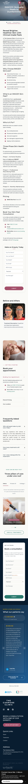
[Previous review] (3, 648)
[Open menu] (23, 3)
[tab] (13, 484)
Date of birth (10, 575)
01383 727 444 (13, 224)
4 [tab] (15, 527)
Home (9, 22)
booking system (11, 391)
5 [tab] (16, 527)
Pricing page (15, 240)
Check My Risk (6, 781)
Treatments (16, 22)
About (4, 734)
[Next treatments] (23, 512)
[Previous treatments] (4, 512)
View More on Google (13, 677)
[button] (23, 314)
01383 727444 (16, 385)
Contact (5, 740)
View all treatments (14, 532)
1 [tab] (11, 527)
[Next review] (24, 648)
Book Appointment (12, 725)
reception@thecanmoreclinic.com (15, 228)
